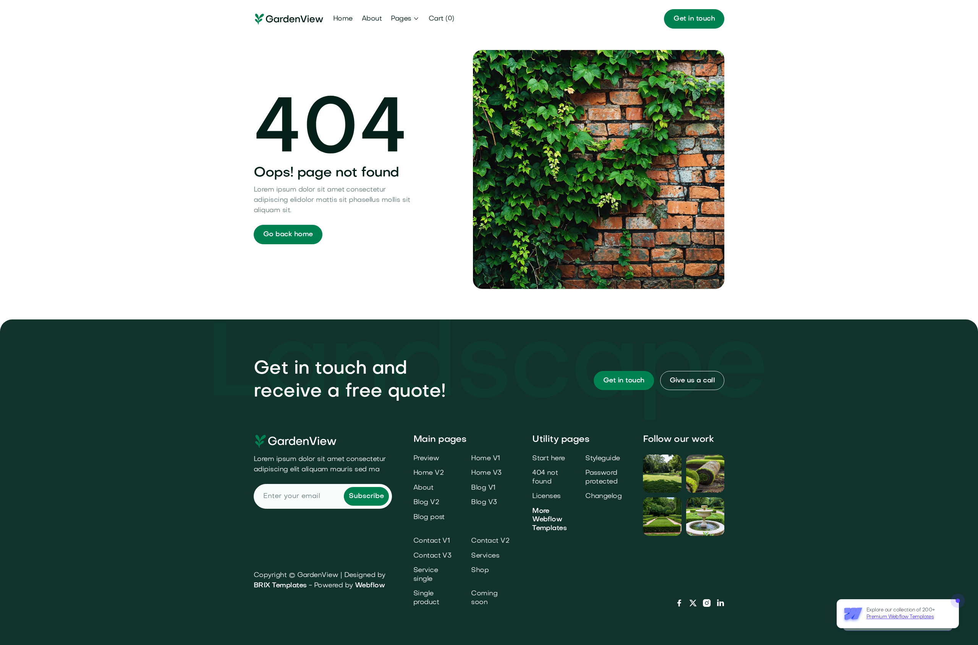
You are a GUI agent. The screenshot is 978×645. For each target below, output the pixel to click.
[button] (405, 19)
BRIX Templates (280, 585)
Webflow (370, 585)
